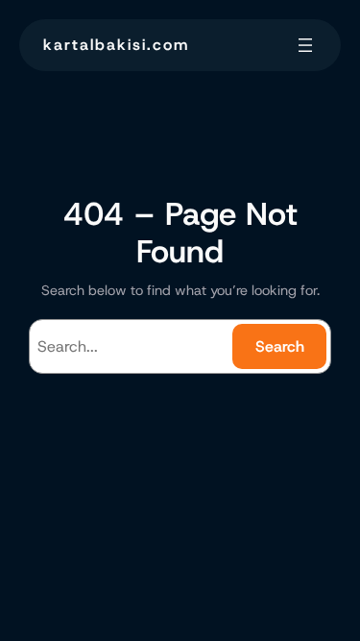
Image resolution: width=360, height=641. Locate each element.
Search (279, 346)
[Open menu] (305, 45)
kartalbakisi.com (116, 45)
